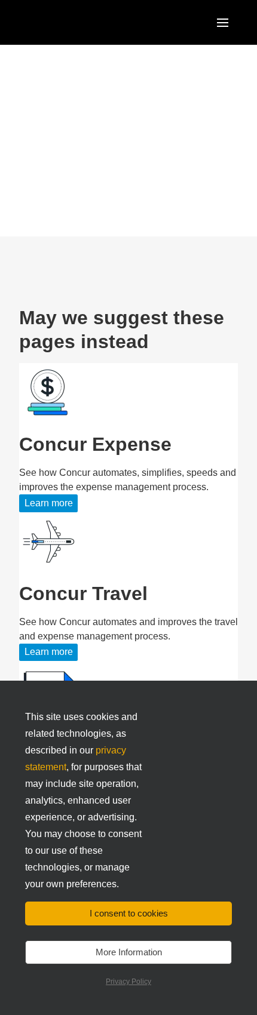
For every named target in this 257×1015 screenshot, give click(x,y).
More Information (129, 952)
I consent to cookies (129, 913)
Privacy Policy (128, 981)
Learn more (49, 503)
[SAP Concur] (74, 22)
